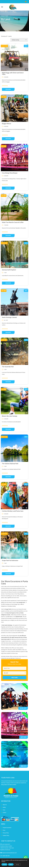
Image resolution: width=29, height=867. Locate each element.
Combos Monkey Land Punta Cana (12, 511)
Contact (4, 812)
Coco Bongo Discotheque (9, 173)
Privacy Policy (6, 832)
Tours (4, 809)
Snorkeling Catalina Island (12, 756)
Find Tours (14, 677)
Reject (11, 864)
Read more (8, 89)
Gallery (4, 807)
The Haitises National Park (10, 463)
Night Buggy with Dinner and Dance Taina (13, 73)
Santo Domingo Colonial (9, 317)
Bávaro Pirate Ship (9, 698)
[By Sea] (26, 120)
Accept (4, 864)
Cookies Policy (6, 835)
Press (4, 830)
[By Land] (26, 69)
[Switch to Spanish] (25, 2)
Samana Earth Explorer (9, 270)
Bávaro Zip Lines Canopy (9, 416)
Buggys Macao (6, 123)
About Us (5, 804)
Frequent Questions (7, 827)
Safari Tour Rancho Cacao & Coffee (13, 222)
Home (2, 16)
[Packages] (26, 508)
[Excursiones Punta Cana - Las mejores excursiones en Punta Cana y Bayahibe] (13, 6)
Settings (17, 864)
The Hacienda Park (8, 366)
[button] (25, 858)
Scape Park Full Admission (10, 560)
